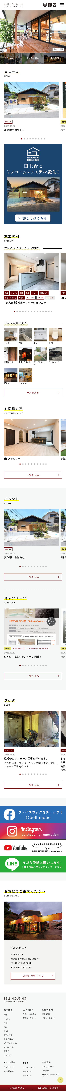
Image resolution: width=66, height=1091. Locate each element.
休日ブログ (27, 1076)
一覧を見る (33, 392)
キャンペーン (9, 1067)
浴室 (5, 1023)
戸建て (6, 1051)
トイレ (6, 1031)
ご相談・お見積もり (51, 1088)
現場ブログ (27, 1072)
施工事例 (8, 1010)
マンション (8, 1055)
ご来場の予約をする (33, 976)
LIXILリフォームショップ (50, 1076)
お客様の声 (9, 1071)
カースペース (9, 1047)
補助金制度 (46, 1014)
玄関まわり (8, 1035)
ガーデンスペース (10, 1043)
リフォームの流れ (29, 1014)
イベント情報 (9, 1062)
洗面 (5, 1027)
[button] (3, 48)
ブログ (26, 1063)
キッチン (7, 1019)
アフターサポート (29, 1018)
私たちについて (48, 1067)
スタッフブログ (28, 1068)
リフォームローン (48, 1018)
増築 (5, 1015)
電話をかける (17, 1088)
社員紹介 (45, 1071)
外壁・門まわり (9, 1039)
